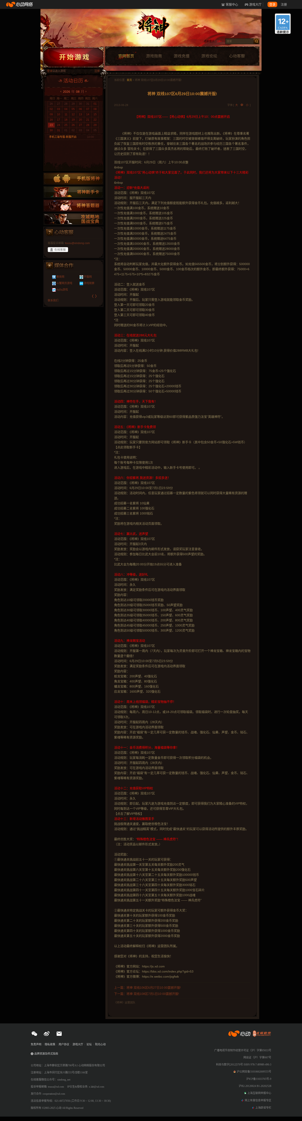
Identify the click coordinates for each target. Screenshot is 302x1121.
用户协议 (64, 1044)
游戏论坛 (209, 56)
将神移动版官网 (73, 179)
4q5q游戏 (59, 289)
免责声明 (36, 1044)
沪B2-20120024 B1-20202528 (255, 1086)
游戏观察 (85, 283)
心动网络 (19, 4)
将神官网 (155, 29)
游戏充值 (181, 56)
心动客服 (237, 56)
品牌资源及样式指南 (46, 1053)
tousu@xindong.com (77, 243)
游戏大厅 (255, 4)
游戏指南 (154, 56)
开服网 (84, 276)
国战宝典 (73, 219)
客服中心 (232, 4)
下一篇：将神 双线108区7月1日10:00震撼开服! (146, 994)
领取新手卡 (73, 192)
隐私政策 (50, 1044)
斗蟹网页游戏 (61, 283)
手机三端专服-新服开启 (62, 137)
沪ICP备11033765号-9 (258, 1079)
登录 (272, 4)
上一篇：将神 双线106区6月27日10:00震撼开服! (147, 987)
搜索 (256, 41)
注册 (284, 4)
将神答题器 (73, 206)
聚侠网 (57, 276)
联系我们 (53, 300)
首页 (129, 80)
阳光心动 (100, 1044)
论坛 (89, 1044)
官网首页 (126, 56)
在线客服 (58, 249)
